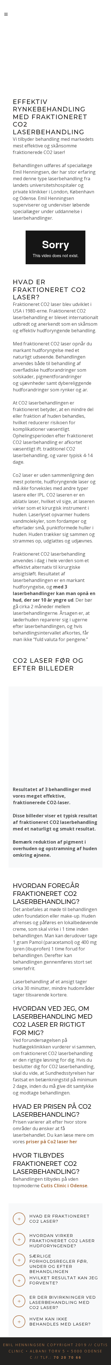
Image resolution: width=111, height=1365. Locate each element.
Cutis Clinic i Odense (64, 1185)
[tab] (55, 1218)
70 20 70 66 (67, 1357)
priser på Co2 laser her (51, 1141)
